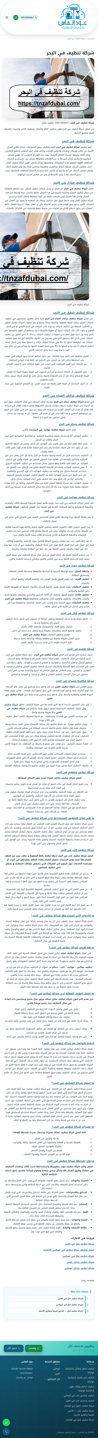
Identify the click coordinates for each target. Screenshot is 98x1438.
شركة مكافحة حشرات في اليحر (75, 680)
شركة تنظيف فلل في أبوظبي (69, 1304)
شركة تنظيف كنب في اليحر (77, 850)
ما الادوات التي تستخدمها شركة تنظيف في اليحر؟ (62, 915)
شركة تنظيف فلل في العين (79, 1244)
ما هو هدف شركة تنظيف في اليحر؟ (71, 947)
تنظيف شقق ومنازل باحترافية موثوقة (80, 1371)
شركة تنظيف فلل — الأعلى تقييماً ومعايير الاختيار (61, 1311)
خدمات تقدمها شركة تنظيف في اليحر (70, 1160)
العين (57, 1374)
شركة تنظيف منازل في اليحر (73, 183)
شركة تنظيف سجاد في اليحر (76, 423)
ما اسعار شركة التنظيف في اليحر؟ (73, 1083)
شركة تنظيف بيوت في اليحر (76, 565)
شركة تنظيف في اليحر (78, 141)
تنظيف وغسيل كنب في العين (80, 1401)
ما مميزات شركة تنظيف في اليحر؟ (73, 1126)
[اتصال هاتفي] (6, 1431)
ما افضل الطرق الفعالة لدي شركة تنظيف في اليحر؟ (62, 993)
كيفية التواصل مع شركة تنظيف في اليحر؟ (68, 1043)
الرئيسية (90, 38)
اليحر (58, 147)
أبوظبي (56, 1369)
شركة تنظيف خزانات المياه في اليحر (68, 396)
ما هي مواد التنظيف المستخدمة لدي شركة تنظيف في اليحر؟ (55, 818)
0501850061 (26, 1373)
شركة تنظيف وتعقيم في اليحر (75, 772)
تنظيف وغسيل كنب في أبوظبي (79, 1395)
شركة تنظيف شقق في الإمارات (79, 1406)
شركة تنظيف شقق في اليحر (73, 312)
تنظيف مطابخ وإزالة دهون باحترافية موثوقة (81, 1388)
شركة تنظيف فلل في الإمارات (80, 1420)
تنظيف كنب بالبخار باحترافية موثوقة (81, 1380)
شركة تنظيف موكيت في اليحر (75, 497)
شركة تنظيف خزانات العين (80, 1262)
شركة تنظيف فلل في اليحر (77, 613)
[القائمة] (7, 17)
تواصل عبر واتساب (24, 1377)
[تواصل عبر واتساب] (16, 17)
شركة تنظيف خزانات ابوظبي (79, 1268)
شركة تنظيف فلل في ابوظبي (78, 1256)
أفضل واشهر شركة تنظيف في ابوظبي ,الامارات (68, 1250)
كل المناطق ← (52, 1379)
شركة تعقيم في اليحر (80, 649)
